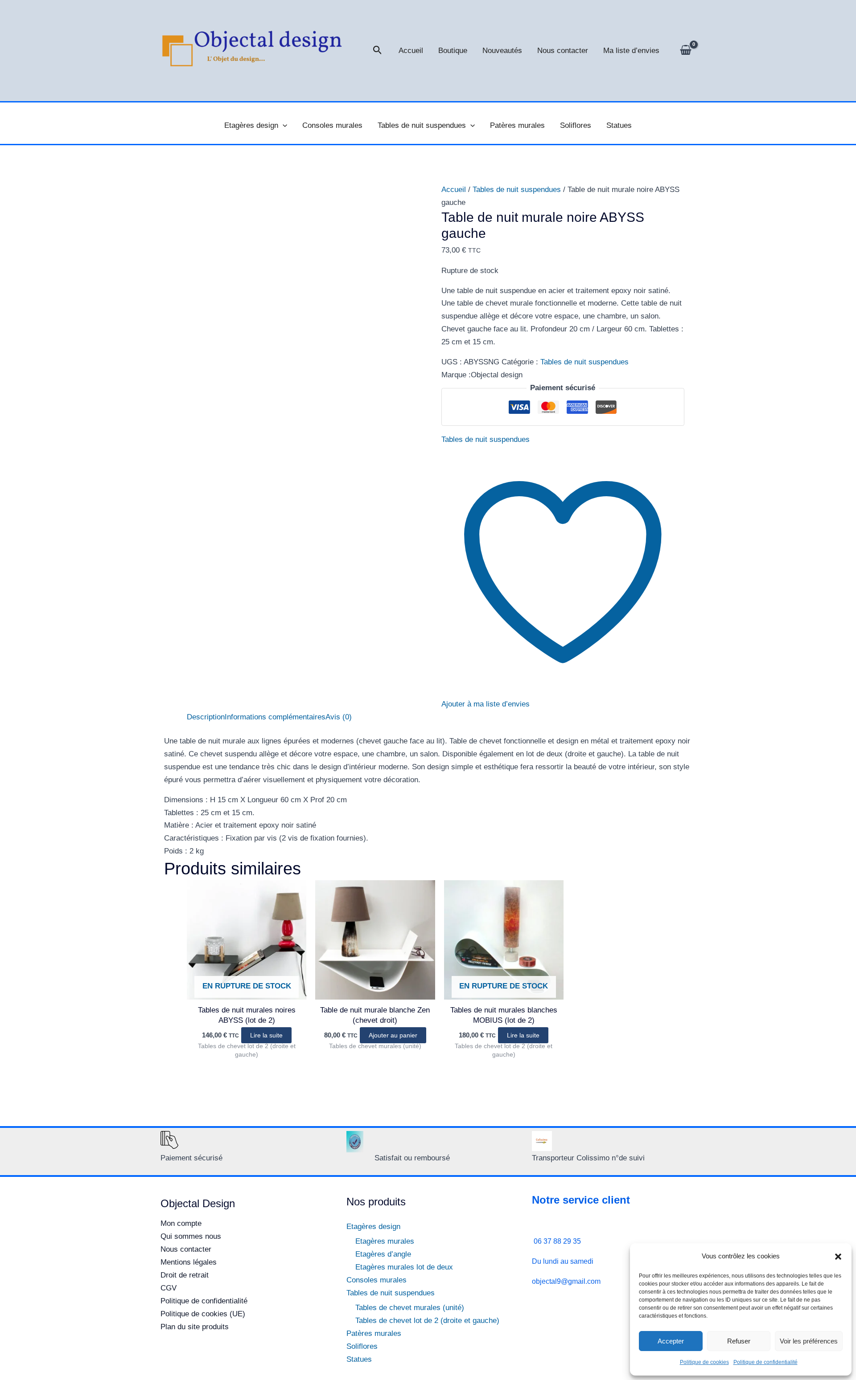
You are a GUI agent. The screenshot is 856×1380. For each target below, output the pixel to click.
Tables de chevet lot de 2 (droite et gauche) (427, 1320)
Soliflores (575, 125)
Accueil (411, 50)
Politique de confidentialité (765, 1362)
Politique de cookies (704, 1362)
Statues (619, 125)
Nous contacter (562, 50)
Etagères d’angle (383, 1254)
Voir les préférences (809, 1341)
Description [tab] (206, 717)
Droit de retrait (184, 1275)
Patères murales (517, 125)
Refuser (738, 1341)
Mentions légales (188, 1262)
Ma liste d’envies (631, 50)
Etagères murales (384, 1241)
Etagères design (251, 125)
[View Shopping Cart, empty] (686, 51)
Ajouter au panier (393, 1035)
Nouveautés (502, 50)
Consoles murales (332, 125)
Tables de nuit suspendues (422, 125)
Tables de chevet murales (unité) (409, 1307)
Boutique (452, 50)
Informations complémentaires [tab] (275, 717)
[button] (838, 1256)
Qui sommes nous (190, 1236)
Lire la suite (266, 1035)
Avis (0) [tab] (338, 717)
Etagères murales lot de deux (404, 1267)
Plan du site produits (194, 1327)
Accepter (671, 1341)
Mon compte (181, 1223)
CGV (168, 1288)
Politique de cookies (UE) (202, 1314)
